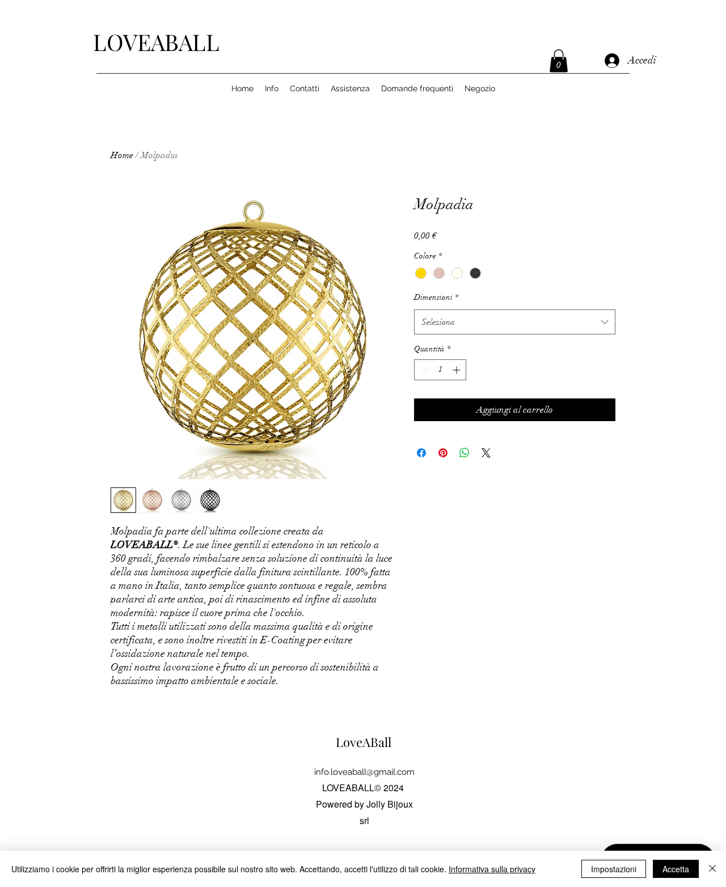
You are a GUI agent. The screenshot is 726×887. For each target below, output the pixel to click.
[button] (558, 61)
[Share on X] (486, 453)
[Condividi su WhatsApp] (464, 453)
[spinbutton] (440, 370)
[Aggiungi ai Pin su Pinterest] (443, 453)
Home (122, 155)
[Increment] (457, 370)
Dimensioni (436, 297)
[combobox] (514, 321)
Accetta (675, 869)
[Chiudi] (712, 869)
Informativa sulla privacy (492, 869)
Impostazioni (613, 869)
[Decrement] (423, 370)
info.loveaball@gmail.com (364, 772)
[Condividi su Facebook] (421, 453)
